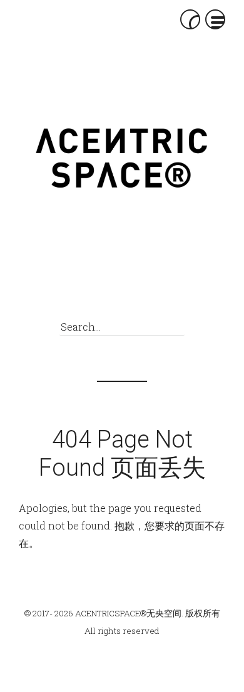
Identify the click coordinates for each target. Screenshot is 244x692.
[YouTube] (161, 293)
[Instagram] (138, 293)
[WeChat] (91, 293)
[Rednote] (114, 293)
